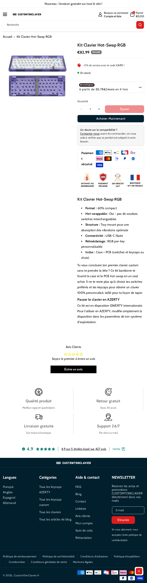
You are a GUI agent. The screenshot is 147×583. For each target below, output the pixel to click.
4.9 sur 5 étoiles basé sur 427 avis (83, 449)
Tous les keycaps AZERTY (50, 489)
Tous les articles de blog (55, 519)
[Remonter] (139, 571)
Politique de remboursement (20, 556)
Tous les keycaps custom (50, 502)
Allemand (9, 503)
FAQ (78, 487)
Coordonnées (17, 562)
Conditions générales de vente (49, 562)
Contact (80, 501)
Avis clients (82, 516)
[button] (7, 14)
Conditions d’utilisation (94, 556)
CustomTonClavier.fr (26, 575)
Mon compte (84, 523)
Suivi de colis (84, 530)
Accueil (7, 36)
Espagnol (9, 497)
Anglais (8, 492)
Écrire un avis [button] (73, 369)
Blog (78, 494)
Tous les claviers (50, 512)
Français (8, 487)
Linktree (80, 508)
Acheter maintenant (110, 118)
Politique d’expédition (127, 556)
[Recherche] (140, 25)
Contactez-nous (90, 133)
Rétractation (83, 538)
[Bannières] (110, 180)
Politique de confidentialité (58, 556)
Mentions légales (83, 562)
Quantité (82, 101)
